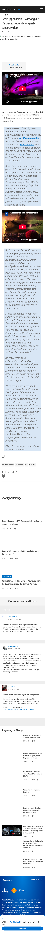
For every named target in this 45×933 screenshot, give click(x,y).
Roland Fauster (14, 65)
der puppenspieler (8, 464)
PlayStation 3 (27, 144)
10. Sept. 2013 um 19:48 (14, 619)
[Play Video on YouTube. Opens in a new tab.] (16, 833)
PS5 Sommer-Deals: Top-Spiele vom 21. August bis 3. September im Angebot (33, 861)
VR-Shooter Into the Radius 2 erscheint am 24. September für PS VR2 (32, 774)
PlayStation (13, 9)
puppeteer (32, 464)
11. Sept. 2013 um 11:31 (14, 649)
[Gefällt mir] (15, 529)
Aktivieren (22, 928)
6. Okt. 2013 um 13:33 (13, 689)
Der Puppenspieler (29, 137)
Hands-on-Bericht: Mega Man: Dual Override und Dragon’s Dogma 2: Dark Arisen (32, 810)
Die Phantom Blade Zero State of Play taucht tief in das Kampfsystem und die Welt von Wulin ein (21, 582)
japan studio (19, 464)
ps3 (26, 464)
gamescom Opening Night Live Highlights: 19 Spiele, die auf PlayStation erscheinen (32, 755)
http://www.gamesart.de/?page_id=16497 (18, 709)
